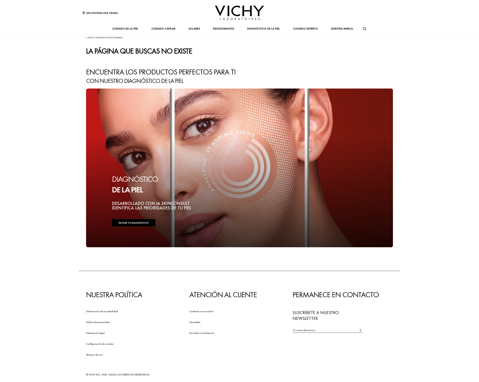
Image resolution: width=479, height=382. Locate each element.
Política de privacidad (97, 322)
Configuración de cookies (100, 344)
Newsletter (194, 322)
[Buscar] (364, 28)
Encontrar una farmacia (201, 333)
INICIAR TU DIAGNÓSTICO (133, 222)
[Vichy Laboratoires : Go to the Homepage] (239, 13)
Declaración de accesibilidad (102, 311)
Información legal (95, 333)
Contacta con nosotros (201, 311)
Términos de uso (94, 354)
